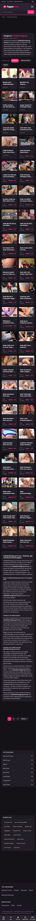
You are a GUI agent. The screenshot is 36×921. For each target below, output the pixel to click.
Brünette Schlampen (8, 895)
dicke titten (7, 835)
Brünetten (6, 772)
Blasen (5, 764)
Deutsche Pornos (7, 890)
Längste (5, 65)
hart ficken (7, 826)
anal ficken (17, 847)
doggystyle (7, 831)
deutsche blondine (9, 839)
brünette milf (16, 831)
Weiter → (24, 719)
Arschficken (6, 776)
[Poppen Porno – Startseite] (11, 6)
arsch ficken (7, 847)
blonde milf (28, 826)
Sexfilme (4, 1)
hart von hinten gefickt (20, 822)
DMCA (13, 905)
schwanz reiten (27, 831)
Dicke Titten (6, 784)
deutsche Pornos (18, 1)
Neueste (14, 60)
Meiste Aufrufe (25, 60)
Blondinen (6, 768)
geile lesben (20, 839)
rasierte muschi (20, 843)
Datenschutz (5, 905)
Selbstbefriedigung (12, 17)
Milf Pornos (6, 760)
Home (3, 17)
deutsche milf (8, 822)
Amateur (16, 890)
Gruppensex (6, 780)
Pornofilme (10, 1)
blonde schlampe (9, 843)
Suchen (31, 12)
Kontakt (19, 905)
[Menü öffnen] (32, 7)
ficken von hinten (17, 826)
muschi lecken (17, 835)
